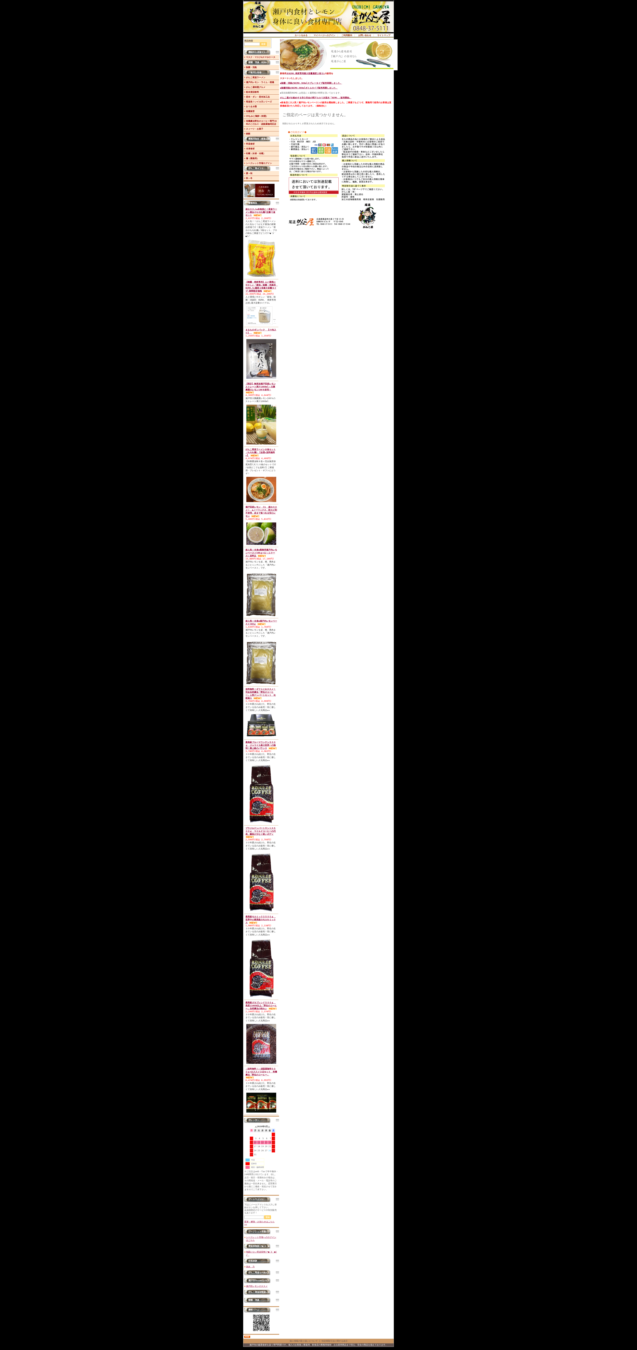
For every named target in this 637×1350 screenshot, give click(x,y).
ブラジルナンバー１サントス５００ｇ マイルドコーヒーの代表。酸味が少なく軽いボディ (261, 831)
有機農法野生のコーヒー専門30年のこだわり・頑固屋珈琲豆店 (261, 122)
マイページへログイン (324, 35)
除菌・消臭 (251, 67)
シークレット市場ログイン (259, 163)
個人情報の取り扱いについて (304, 1341)
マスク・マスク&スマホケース (260, 57)
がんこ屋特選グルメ (255, 87)
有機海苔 (250, 111)
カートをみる (301, 35)
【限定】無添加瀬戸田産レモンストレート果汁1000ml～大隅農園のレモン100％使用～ (261, 386)
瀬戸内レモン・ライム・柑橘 (260, 82)
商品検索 (248, 40)
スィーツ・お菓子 (254, 129)
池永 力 (250, 1266)
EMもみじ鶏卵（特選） (257, 116)
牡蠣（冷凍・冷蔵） (255, 153)
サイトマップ (383, 35)
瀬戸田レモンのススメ (257, 1286)
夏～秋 (249, 173)
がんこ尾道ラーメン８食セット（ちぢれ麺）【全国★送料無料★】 (261, 452)
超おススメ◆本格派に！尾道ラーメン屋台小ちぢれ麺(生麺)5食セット (261, 212)
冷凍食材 (250, 148)
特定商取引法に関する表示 (335, 1341)
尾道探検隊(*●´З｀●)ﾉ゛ (261, 1246)
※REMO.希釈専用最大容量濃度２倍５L (305, 73)
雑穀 (248, 133)
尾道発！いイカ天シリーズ (259, 101)
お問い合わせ (364, 35)
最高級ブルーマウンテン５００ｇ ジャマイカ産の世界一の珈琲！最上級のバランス (261, 745)
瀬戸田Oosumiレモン (258, 1280)
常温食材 (250, 144)
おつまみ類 (251, 106)
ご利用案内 (346, 35)
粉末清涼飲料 (252, 92)
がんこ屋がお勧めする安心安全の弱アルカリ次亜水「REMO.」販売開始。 (315, 97)
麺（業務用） (252, 158)
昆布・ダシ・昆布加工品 (258, 97)
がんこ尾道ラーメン (255, 77)
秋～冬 (249, 178)
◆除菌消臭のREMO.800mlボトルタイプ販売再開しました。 (309, 88)
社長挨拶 (252, 1261)
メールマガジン (256, 1199)
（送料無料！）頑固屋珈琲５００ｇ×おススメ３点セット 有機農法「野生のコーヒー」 (261, 1071)
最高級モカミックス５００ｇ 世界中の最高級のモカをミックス (261, 919)
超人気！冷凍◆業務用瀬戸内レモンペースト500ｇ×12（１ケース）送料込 (261, 552)
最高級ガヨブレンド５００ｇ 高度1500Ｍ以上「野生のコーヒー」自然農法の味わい (261, 1005)
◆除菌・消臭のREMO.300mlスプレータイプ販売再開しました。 (311, 83)
